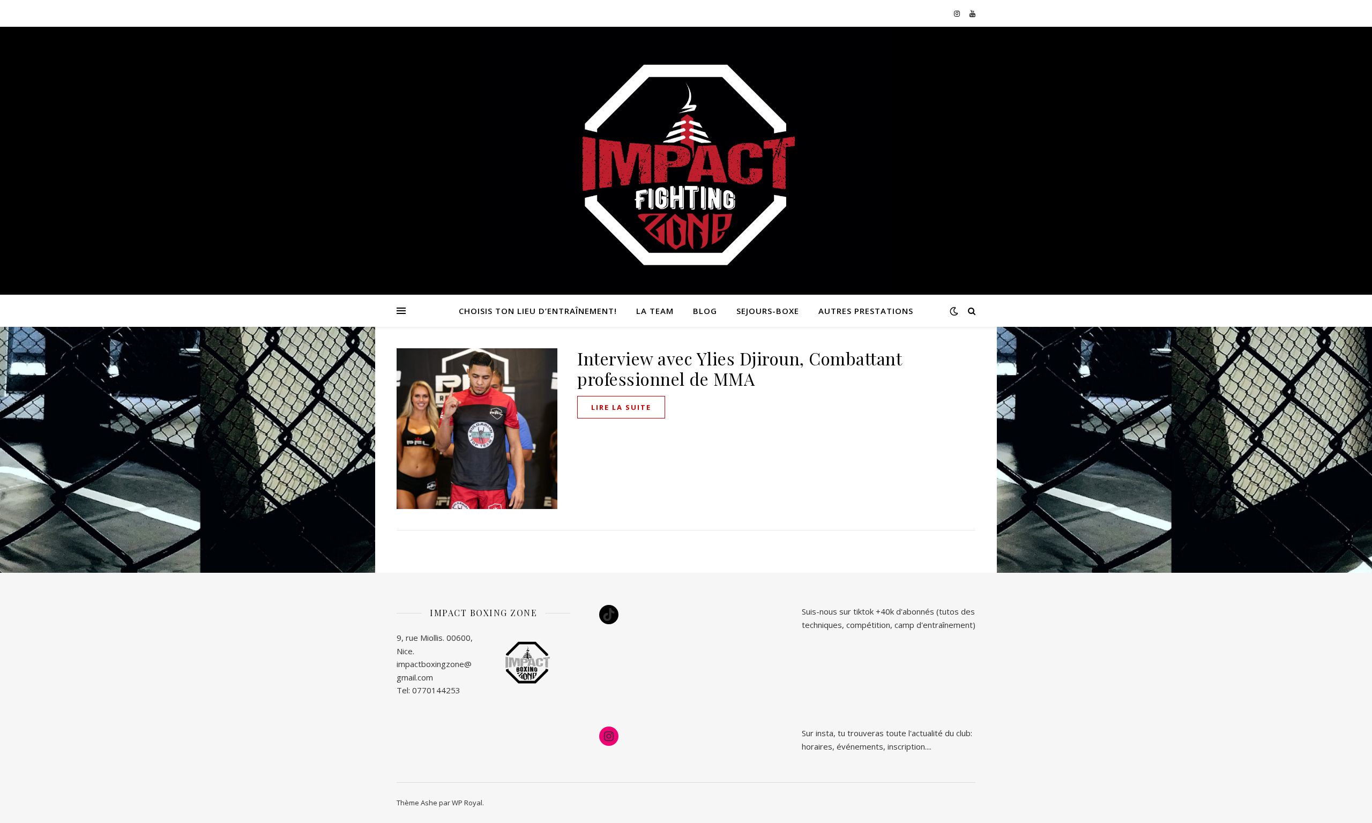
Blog (705, 310)
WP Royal (467, 802)
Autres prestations (865, 310)
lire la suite (621, 407)
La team (655, 310)
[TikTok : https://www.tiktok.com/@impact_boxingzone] (608, 614)
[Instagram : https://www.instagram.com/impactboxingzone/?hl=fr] (608, 736)
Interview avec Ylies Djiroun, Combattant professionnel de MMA (739, 368)
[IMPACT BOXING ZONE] (686, 166)
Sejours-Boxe (767, 310)
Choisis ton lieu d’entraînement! (538, 310)
